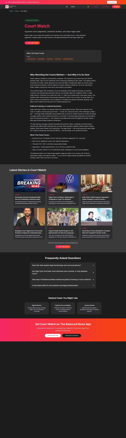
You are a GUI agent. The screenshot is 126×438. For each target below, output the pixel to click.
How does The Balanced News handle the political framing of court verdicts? (63, 279)
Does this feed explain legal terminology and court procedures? (63, 265)
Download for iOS (53, 335)
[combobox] (77, 6)
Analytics (107, 6)
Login (95, 6)
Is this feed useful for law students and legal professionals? (63, 285)
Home (11, 11)
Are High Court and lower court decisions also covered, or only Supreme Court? (63, 272)
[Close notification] (119, 2)
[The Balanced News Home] (11, 6)
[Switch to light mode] (88, 6)
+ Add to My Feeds (32, 43)
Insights (116, 6)
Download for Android (71, 335)
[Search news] (66, 6)
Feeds (16, 11)
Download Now (112, 2)
